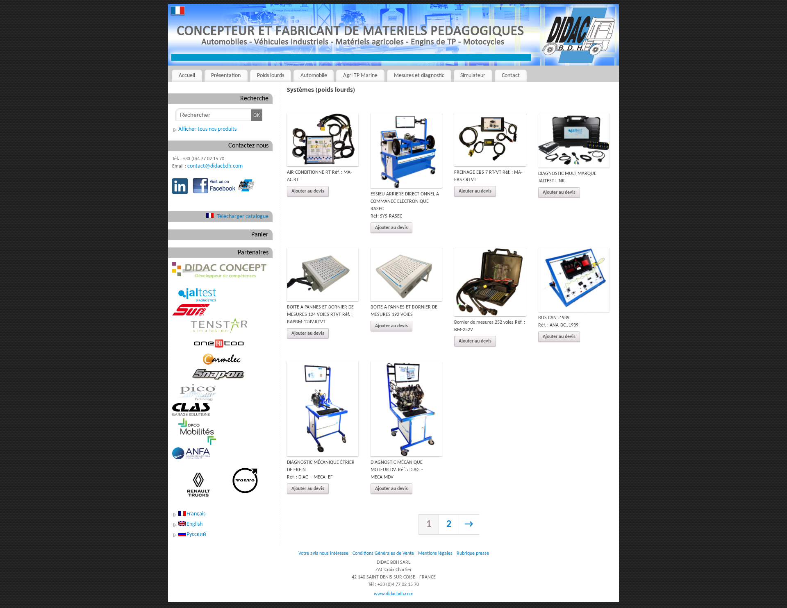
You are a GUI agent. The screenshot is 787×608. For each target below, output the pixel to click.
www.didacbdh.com (394, 594)
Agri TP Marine (360, 76)
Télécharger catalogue (242, 216)
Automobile (313, 76)
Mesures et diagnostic (419, 76)
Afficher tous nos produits (207, 129)
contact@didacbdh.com (215, 166)
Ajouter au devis (307, 191)
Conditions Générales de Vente (383, 553)
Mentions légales (435, 553)
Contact (511, 76)
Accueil (187, 76)
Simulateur (472, 76)
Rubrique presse (473, 553)
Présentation (226, 76)
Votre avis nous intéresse (323, 553)
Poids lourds (270, 76)
